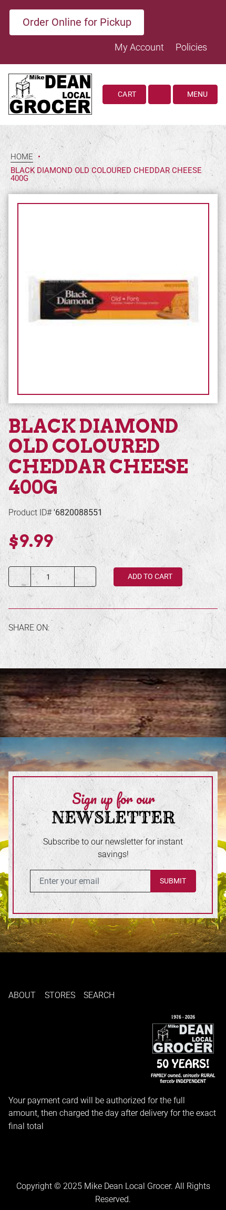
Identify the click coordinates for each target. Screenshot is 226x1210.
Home (22, 157)
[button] (159, 94)
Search (99, 995)
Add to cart (149, 576)
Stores (60, 995)
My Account (140, 47)
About (22, 995)
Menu (197, 94)
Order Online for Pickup (77, 22)
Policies (191, 47)
